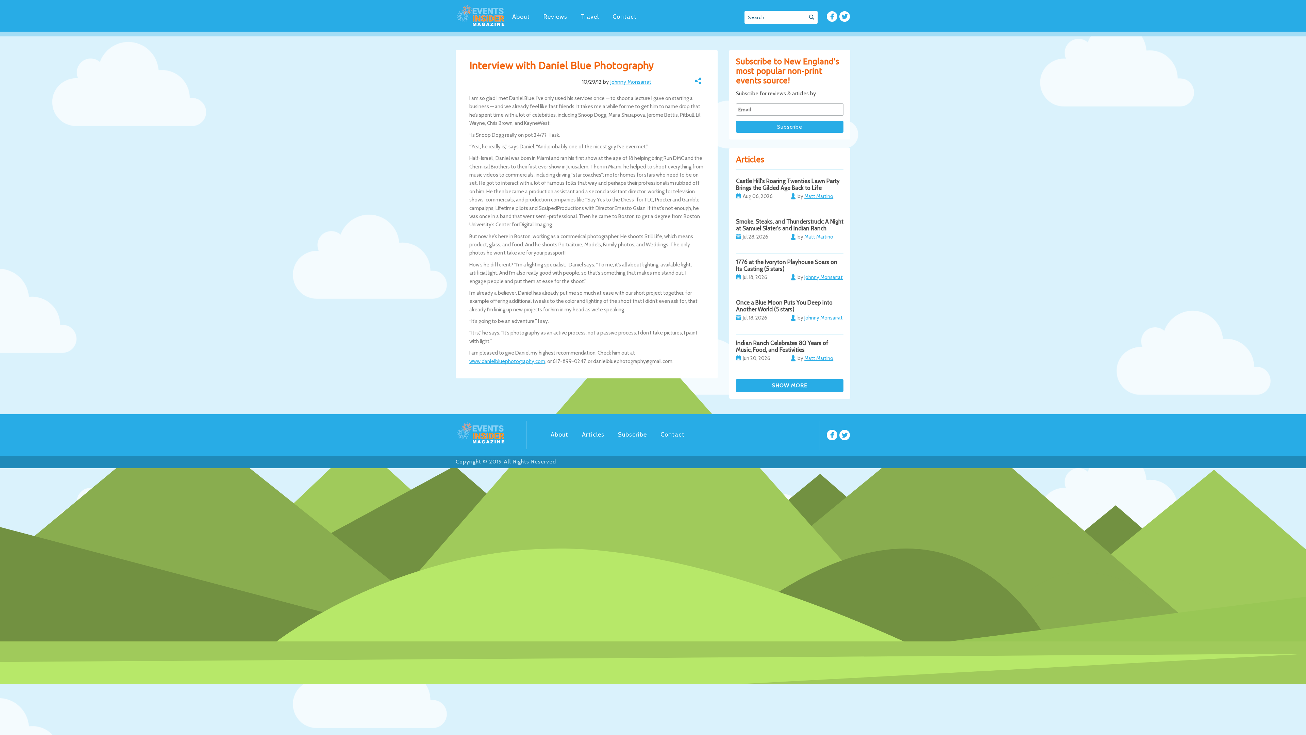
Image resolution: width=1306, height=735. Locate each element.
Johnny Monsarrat (630, 82)
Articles (593, 434)
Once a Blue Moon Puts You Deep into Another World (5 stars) (784, 306)
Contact (625, 16)
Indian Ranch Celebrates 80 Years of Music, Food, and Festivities (782, 346)
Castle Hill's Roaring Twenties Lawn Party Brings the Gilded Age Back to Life (788, 184)
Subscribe (632, 434)
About (521, 16)
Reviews (555, 16)
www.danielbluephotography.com (507, 361)
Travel (590, 16)
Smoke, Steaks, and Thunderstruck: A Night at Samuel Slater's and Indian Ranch (789, 225)
